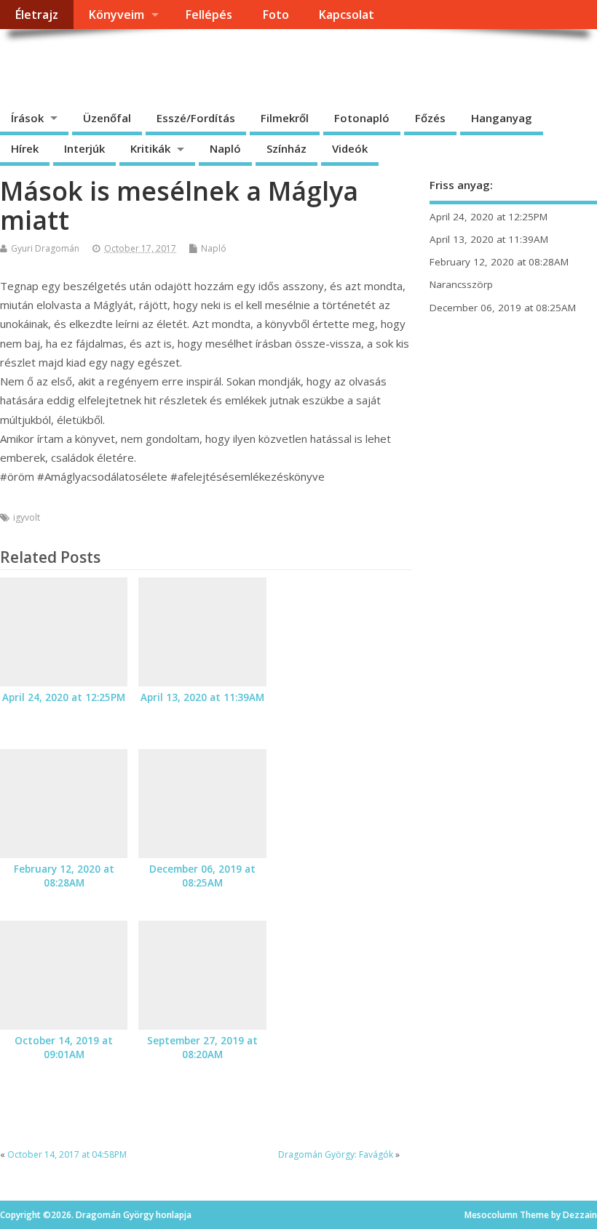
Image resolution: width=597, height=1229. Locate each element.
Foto (275, 15)
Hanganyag (501, 118)
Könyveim (116, 15)
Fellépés (208, 15)
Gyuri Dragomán (45, 248)
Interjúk (84, 148)
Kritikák (150, 148)
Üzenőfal (107, 118)
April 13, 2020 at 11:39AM (202, 697)
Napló (225, 148)
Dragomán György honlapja (163, 62)
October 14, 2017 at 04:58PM (67, 1154)
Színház (286, 148)
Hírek (25, 148)
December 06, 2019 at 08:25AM (202, 875)
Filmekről (285, 118)
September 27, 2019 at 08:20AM (202, 1047)
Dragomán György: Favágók (335, 1154)
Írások (27, 118)
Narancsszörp (461, 284)
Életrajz (36, 15)
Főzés (430, 118)
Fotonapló (362, 118)
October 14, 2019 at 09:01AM (64, 1047)
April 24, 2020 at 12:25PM (63, 697)
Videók (350, 148)
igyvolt (26, 517)
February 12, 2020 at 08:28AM (64, 875)
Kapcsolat (346, 15)
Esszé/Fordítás (196, 118)
